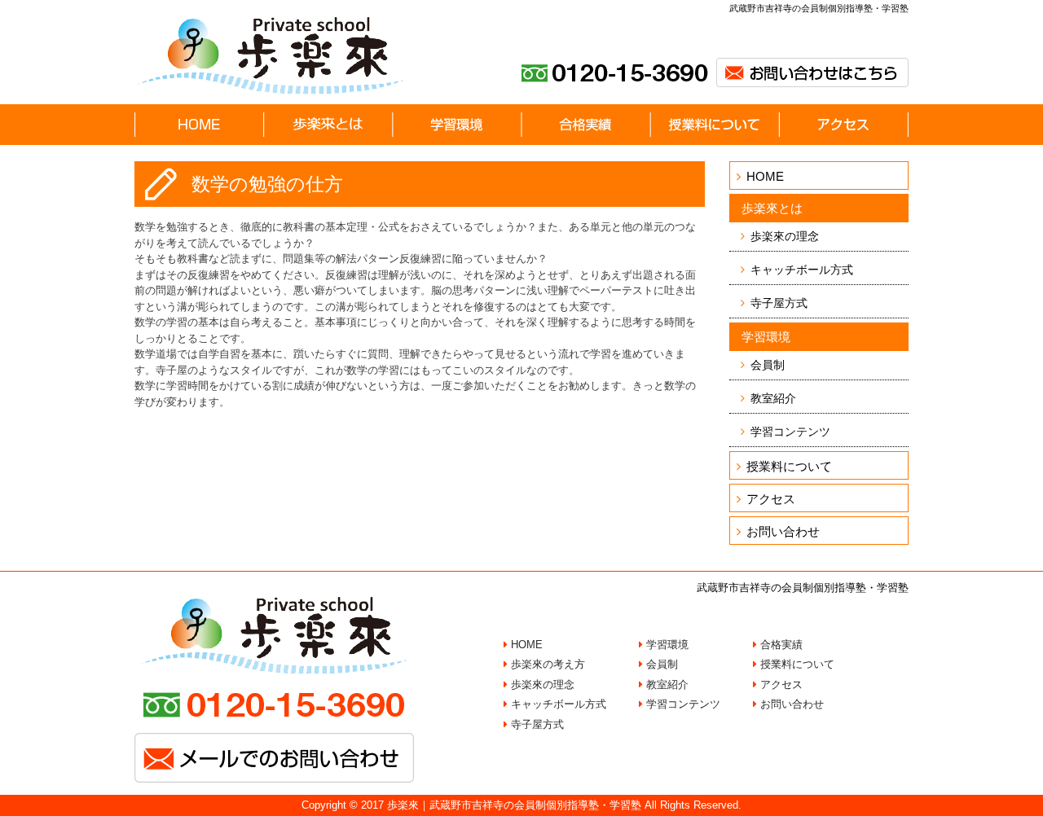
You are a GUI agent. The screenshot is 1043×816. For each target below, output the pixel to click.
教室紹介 (773, 398)
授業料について (789, 466)
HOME (765, 176)
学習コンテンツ (790, 431)
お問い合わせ (783, 531)
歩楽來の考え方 (546, 664)
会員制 (767, 364)
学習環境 (666, 644)
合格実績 (780, 644)
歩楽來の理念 (784, 236)
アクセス (770, 499)
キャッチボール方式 (801, 269)
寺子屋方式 (779, 302)
